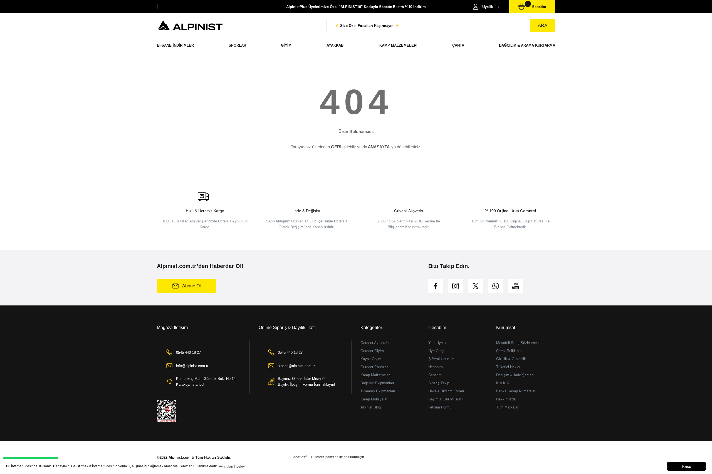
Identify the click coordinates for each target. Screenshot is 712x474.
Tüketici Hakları (508, 367)
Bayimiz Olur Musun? (445, 399)
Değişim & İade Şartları (515, 375)
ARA (542, 25)
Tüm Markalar (507, 407)
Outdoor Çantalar (374, 367)
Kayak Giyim (370, 359)
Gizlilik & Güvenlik (511, 359)
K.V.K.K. (503, 383)
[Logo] (190, 25)
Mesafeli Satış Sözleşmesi (518, 343)
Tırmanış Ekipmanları (377, 391)
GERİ (336, 146)
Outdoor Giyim (372, 351)
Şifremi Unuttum (441, 359)
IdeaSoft (300, 457)
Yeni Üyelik (437, 343)
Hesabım (435, 367)
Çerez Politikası (509, 351)
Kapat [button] (686, 466)
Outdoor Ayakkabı (374, 343)
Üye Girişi (436, 351)
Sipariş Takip (438, 383)
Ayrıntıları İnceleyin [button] (233, 466)
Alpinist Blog (370, 407)
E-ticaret (317, 457)
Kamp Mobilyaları (374, 399)
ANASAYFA (378, 146)
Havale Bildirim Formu (446, 391)
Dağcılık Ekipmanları (377, 383)
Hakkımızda (506, 399)
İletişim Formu (439, 407)
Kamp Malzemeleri (375, 375)
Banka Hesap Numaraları (516, 391)
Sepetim (435, 375)
